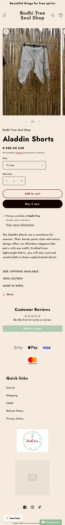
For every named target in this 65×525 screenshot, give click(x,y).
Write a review (32, 328)
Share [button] (10, 294)
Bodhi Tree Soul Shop (27, 523)
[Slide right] (39, 121)
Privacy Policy (15, 418)
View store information (20, 225)
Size (5, 158)
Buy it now (32, 204)
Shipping (19, 152)
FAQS (9, 403)
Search (10, 387)
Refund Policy (15, 411)
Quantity (7, 173)
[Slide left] (25, 121)
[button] (4, 15)
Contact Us (52, 522)
